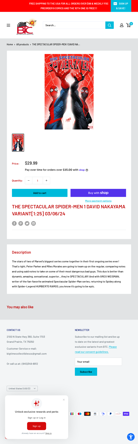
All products (22, 44)
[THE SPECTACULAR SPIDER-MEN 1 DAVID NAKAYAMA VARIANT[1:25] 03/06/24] (18, 143)
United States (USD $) (19, 388)
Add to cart (39, 192)
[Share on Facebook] (14, 223)
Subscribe (86, 371)
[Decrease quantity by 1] (28, 180)
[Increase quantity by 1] (46, 180)
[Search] (109, 25)
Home (10, 44)
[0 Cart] (128, 25)
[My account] (121, 25)
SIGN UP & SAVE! (122, 6)
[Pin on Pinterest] (20, 223)
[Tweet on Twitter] (27, 223)
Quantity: (17, 180)
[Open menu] (8, 25)
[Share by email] (33, 223)
